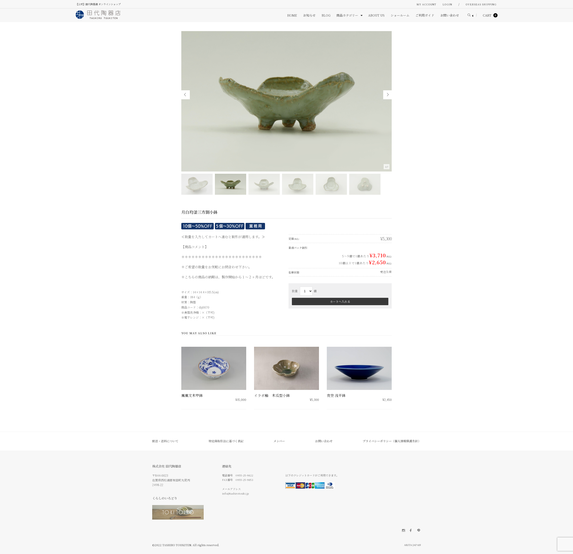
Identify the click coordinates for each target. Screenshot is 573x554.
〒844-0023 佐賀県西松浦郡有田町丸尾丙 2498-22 (171, 480)
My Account (426, 4)
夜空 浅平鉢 (336, 395)
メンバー (279, 441)
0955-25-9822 (244, 475)
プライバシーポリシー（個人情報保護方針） (392, 441)
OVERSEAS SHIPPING (481, 4)
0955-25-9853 (244, 480)
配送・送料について (165, 441)
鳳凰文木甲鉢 (192, 395)
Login (447, 4)
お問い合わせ (324, 441)
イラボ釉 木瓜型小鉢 (272, 395)
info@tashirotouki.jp (235, 493)
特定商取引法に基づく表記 (226, 441)
